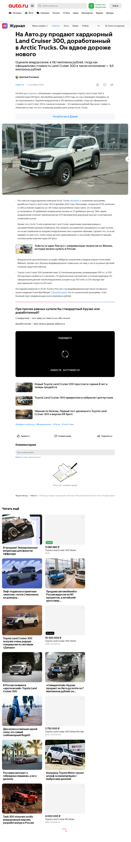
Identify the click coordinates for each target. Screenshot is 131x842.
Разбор (85, 26)
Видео (75, 26)
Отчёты (66, 13)
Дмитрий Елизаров (29, 77)
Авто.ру (18, 6)
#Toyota (56, 424)
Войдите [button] (19, 457)
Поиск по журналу (116, 26)
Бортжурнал (87, 13)
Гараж (75, 13)
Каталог (56, 13)
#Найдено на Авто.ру (25, 424)
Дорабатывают (60, 292)
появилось (32, 93)
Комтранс (45, 13)
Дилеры (110, 13)
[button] (65, 530)
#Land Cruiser (68, 424)
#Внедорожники (43, 424)
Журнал (99, 13)
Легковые (17, 13)
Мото (31, 13)
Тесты (66, 26)
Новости (56, 26)
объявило (75, 200)
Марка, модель (39, 26)
